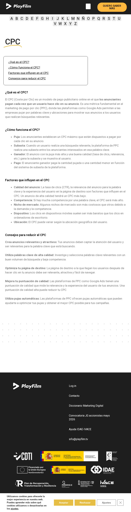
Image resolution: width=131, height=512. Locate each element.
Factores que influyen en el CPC (28, 73)
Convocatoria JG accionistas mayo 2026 (89, 417)
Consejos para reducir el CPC (27, 78)
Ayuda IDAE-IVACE (80, 429)
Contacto (74, 395)
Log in (72, 386)
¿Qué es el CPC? (18, 62)
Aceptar (63, 502)
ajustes (14, 508)
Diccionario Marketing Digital (86, 405)
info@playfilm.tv (78, 439)
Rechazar (85, 502)
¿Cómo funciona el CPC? (24, 67)
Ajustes (106, 502)
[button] (88, 6)
